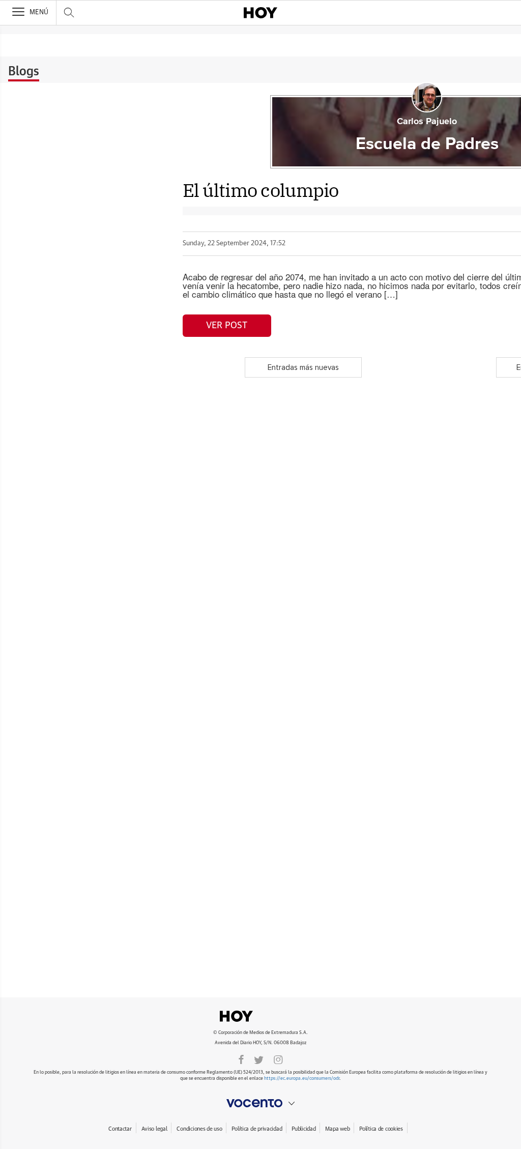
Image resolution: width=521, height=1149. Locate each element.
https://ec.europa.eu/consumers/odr (301, 1078)
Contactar (119, 1129)
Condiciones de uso (199, 1129)
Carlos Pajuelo (427, 121)
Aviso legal (154, 1129)
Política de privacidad (256, 1129)
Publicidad (303, 1129)
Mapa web (337, 1129)
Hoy (260, 1016)
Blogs (23, 72)
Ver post (226, 325)
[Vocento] (260, 1103)
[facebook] (241, 1059)
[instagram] (278, 1059)
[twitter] (259, 1059)
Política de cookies (381, 1129)
